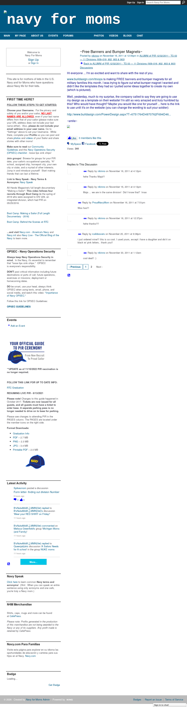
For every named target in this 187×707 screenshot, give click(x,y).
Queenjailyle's (21, 546)
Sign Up (131, 2)
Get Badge (54, 685)
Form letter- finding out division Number (36, 492)
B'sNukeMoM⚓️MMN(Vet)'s (28, 511)
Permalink (85, 171)
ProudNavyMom (100, 202)
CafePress (15, 616)
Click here (12, 582)
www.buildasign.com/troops (85, 79)
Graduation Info (21, 433)
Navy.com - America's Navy (34, 232)
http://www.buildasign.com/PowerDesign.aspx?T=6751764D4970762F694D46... (119, 114)
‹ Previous (75, 266)
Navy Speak (26, 182)
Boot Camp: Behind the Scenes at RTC (27, 221)
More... (33, 562)
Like (73, 138)
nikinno (95, 55)
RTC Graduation (15, 387)
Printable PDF (20, 449)
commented (48, 525)
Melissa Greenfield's (24, 528)
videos (29, 138)
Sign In (140, 2)
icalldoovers (98, 234)
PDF (15, 437)
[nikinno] (72, 59)
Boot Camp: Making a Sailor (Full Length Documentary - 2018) (28, 214)
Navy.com (30, 656)
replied (45, 508)
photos (17, 138)
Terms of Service (174, 699)
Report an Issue (153, 699)
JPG (15, 445)
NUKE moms (48, 549)
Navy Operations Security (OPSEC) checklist (31, 151)
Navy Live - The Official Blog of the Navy (33, 236)
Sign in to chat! (161, 705)
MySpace (76, 144)
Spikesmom (20, 488)
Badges (137, 699)
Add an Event (18, 325)
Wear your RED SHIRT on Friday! (32, 514)
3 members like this (90, 138)
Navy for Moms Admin (38, 699)
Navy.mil (11, 235)
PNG (15, 441)
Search (183, 2)
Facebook (90, 144)
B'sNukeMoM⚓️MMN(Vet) (27, 508)
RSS (8, 564)
